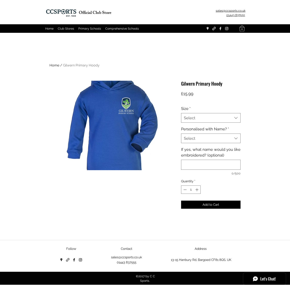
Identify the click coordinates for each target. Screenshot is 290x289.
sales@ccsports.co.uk (126, 257)
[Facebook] (220, 28)
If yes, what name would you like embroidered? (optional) (211, 152)
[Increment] (197, 190)
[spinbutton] (190, 190)
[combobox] (211, 118)
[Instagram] (227, 28)
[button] (242, 28)
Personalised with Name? (205, 129)
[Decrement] (184, 190)
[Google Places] (208, 28)
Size (186, 108)
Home (54, 65)
